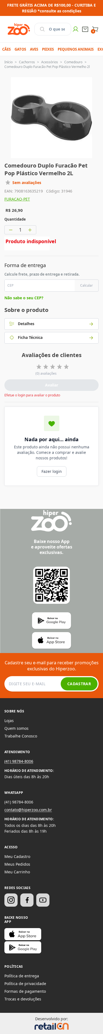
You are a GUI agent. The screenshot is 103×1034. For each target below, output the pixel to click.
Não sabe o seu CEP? (23, 297)
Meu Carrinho (17, 871)
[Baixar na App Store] (22, 934)
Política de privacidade (25, 983)
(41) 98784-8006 (18, 761)
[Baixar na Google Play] (22, 947)
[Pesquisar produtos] (42, 29)
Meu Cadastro (17, 856)
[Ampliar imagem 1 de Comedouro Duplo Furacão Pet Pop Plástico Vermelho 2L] (51, 118)
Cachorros (27, 62)
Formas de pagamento (25, 991)
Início (8, 62)
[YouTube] (42, 900)
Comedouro (73, 62)
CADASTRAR (79, 683)
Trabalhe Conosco (20, 736)
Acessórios (49, 62)
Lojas (9, 720)
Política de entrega (21, 975)
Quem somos (16, 728)
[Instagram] (11, 900)
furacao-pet (17, 199)
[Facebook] (27, 900)
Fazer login (51, 471)
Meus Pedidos (17, 864)
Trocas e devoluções (22, 999)
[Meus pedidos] (85, 29)
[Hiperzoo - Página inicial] (18, 29)
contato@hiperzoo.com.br (28, 809)
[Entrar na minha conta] (75, 29)
